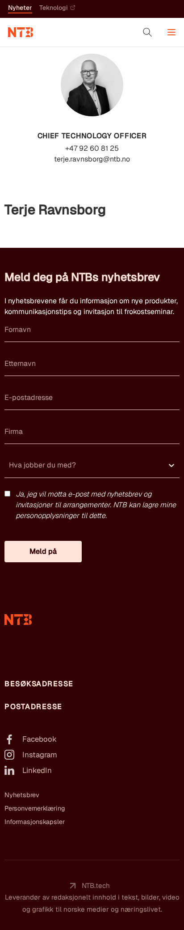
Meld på (43, 551)
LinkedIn (37, 770)
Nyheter (20, 8)
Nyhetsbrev (21, 795)
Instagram (39, 755)
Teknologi (53, 8)
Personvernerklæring (34, 808)
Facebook (39, 739)
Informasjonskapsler (34, 822)
